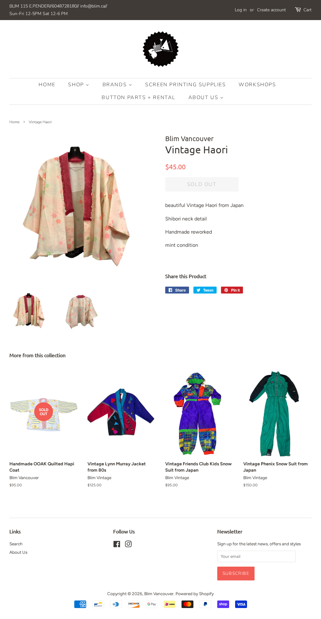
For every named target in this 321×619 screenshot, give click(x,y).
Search (16, 543)
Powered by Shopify (195, 593)
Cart (307, 10)
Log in (241, 10)
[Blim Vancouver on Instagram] (128, 545)
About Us (204, 97)
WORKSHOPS (257, 84)
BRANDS (116, 84)
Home (47, 84)
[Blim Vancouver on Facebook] (116, 545)
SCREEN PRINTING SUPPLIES (185, 84)
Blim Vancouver (159, 593)
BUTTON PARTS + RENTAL (139, 97)
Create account (271, 10)
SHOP (77, 84)
